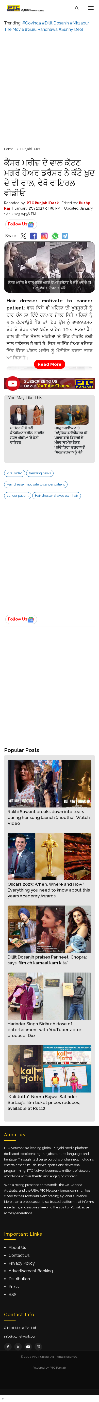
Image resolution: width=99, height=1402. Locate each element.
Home (8, 149)
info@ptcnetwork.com (21, 1336)
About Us (17, 1247)
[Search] (76, 8)
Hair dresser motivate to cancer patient (36, 484)
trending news (40, 473)
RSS (12, 1294)
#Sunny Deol (71, 29)
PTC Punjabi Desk (43, 203)
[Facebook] (8, 1347)
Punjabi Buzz (30, 149)
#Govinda (31, 23)
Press (14, 1286)
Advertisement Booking (31, 1271)
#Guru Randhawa (41, 29)
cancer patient (17, 495)
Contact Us (19, 1255)
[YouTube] (28, 1347)
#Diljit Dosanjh (55, 23)
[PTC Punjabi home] (26, 8)
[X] (18, 1347)
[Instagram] (38, 1347)
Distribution (19, 1278)
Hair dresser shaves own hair (56, 495)
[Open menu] (91, 8)
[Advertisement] (49, 88)
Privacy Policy (22, 1263)
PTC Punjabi (58, 1367)
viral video (14, 473)
